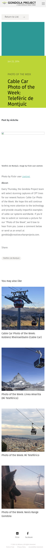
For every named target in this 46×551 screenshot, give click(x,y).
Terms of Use (10, 547)
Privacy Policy (21, 547)
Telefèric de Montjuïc (11, 258)
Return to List (12, 17)
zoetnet (26, 177)
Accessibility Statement (36, 547)
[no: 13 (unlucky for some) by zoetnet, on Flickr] (23, 146)
